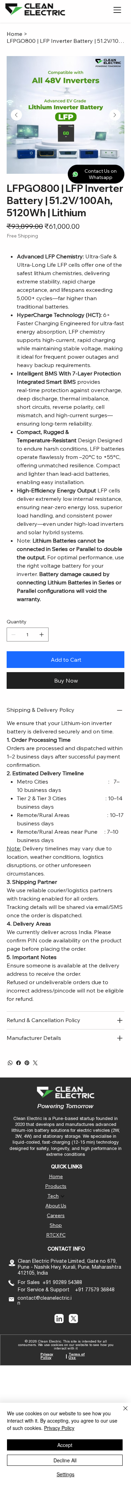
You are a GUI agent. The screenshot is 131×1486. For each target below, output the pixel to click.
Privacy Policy (47, 1356)
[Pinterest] (26, 1062)
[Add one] (42, 634)
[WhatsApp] (10, 1062)
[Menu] (118, 10)
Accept (64, 1444)
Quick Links (66, 1167)
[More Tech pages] (62, 1196)
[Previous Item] (16, 114)
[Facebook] (18, 1062)
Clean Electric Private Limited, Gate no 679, (68, 1261)
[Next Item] (115, 114)
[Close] (121, 1412)
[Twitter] (35, 1062)
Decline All (65, 1460)
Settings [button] (65, 1474)
